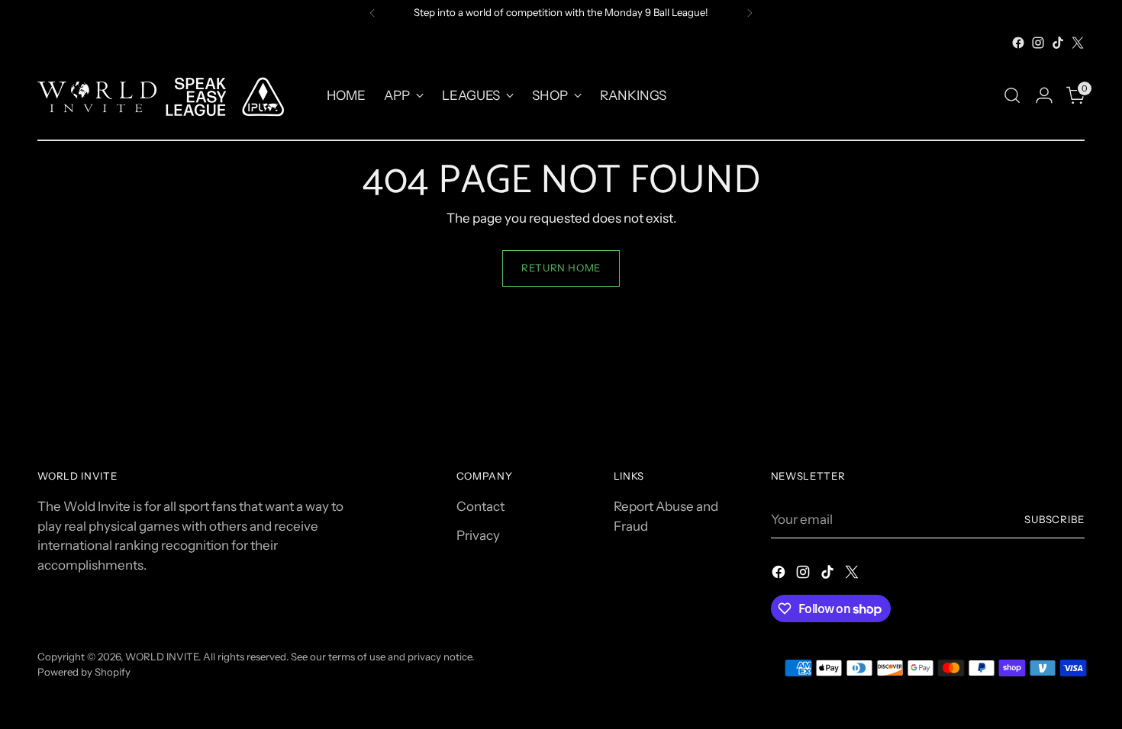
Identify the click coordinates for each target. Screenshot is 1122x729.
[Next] (749, 13)
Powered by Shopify (84, 672)
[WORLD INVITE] (171, 96)
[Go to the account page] (1044, 95)
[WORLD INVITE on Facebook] (1018, 43)
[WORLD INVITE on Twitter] (1078, 43)
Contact (480, 506)
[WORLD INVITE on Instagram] (1038, 43)
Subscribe (1054, 519)
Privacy (478, 535)
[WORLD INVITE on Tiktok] (1058, 43)
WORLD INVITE (161, 656)
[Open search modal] (1012, 95)
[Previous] (372, 13)
